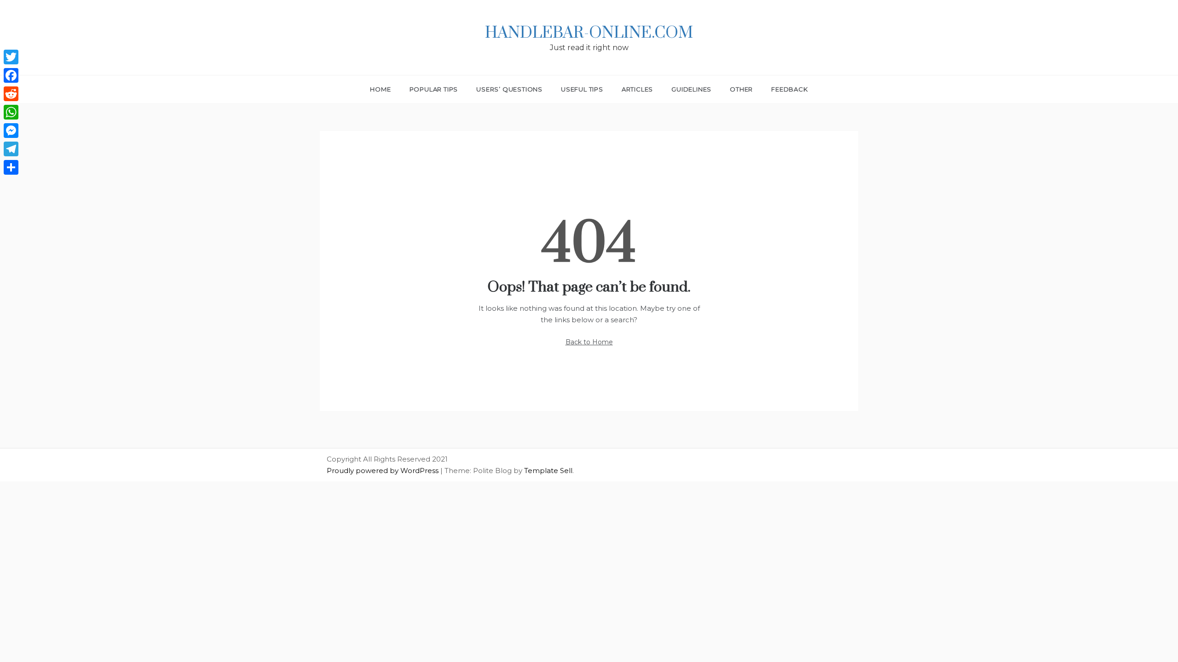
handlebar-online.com (589, 33)
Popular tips (434, 89)
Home (380, 89)
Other (741, 89)
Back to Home (589, 342)
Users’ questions (509, 89)
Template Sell (548, 470)
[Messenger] (11, 130)
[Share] (11, 167)
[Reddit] (11, 94)
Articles (637, 89)
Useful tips (582, 89)
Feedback (789, 89)
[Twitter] (11, 57)
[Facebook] (11, 75)
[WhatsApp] (11, 112)
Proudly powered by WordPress (383, 470)
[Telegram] (11, 149)
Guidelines (691, 89)
